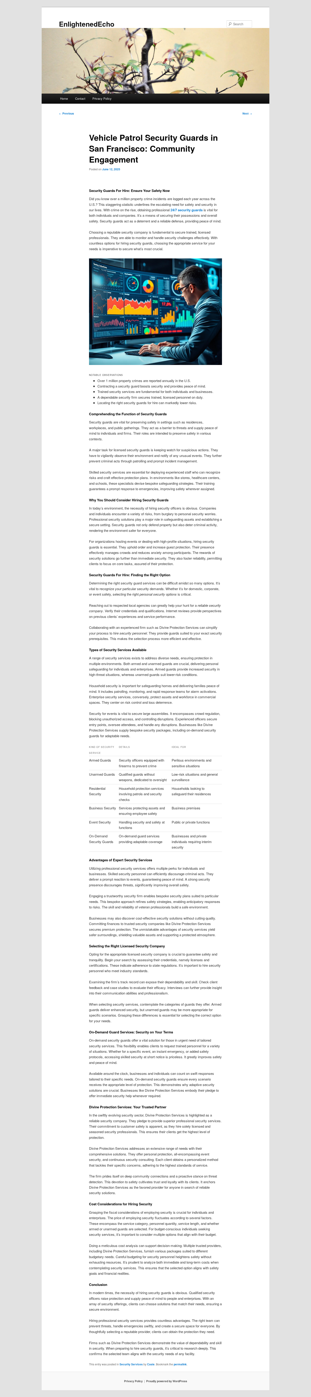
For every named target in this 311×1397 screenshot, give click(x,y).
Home (64, 98)
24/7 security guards (187, 209)
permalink (180, 1364)
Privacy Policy (102, 98)
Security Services (131, 1364)
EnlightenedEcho (86, 24)
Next (247, 113)
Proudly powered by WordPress (166, 1381)
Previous (66, 113)
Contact (80, 98)
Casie (151, 1364)
